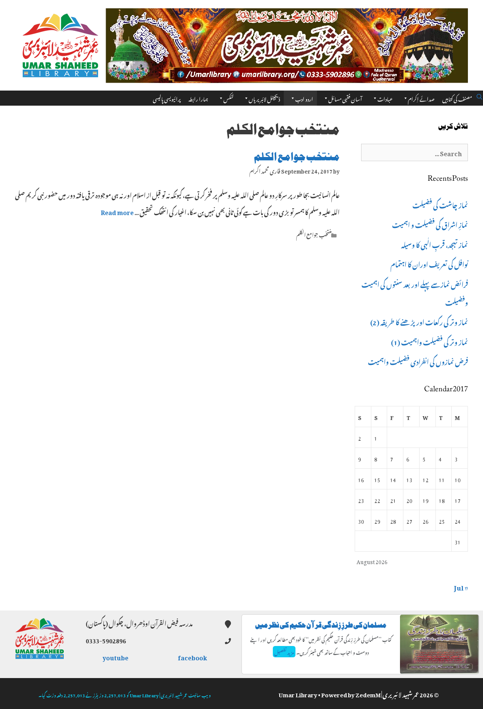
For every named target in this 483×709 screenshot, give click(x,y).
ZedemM (368, 693)
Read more (117, 211)
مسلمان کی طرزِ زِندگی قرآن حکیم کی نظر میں (320, 625)
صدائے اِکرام (421, 98)
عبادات (385, 98)
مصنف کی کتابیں (457, 98)
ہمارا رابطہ (198, 98)
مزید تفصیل (284, 651)
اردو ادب (304, 98)
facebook (193, 656)
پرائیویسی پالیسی (167, 98)
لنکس (228, 98)
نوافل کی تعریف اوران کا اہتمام (429, 263)
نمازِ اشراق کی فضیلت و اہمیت (430, 224)
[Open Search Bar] (479, 95)
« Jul (461, 586)
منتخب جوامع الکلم (297, 156)
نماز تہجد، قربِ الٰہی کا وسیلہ (434, 244)
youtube (116, 656)
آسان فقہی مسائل (345, 98)
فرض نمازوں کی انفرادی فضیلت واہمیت (418, 361)
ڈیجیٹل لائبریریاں (264, 98)
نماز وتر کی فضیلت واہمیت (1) (429, 341)
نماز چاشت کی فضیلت (440, 204)
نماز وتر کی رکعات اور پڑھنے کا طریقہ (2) (419, 321)
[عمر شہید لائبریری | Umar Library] (60, 43)
